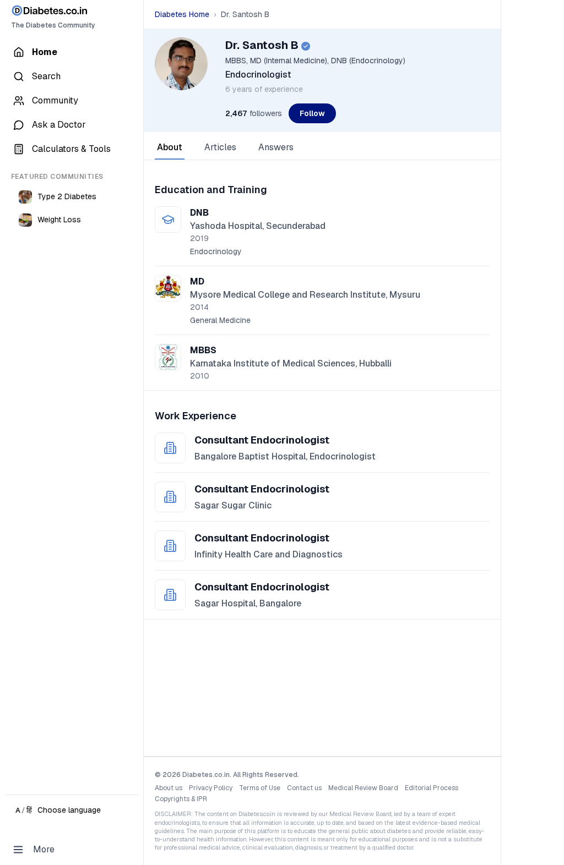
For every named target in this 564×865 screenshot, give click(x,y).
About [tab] (169, 147)
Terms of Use (259, 788)
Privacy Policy (210, 788)
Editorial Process (431, 788)
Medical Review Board (363, 788)
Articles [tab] (220, 147)
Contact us (304, 788)
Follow (312, 113)
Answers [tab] (276, 147)
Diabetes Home (182, 14)
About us (168, 788)
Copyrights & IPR (181, 799)
